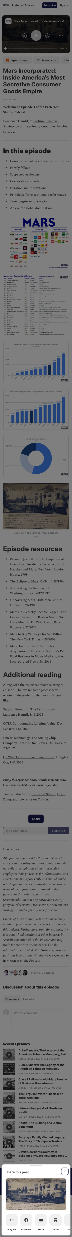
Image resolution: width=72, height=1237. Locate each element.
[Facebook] (26, 1220)
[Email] (41, 1220)
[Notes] (55, 1220)
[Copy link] (12, 1220)
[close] (65, 1171)
